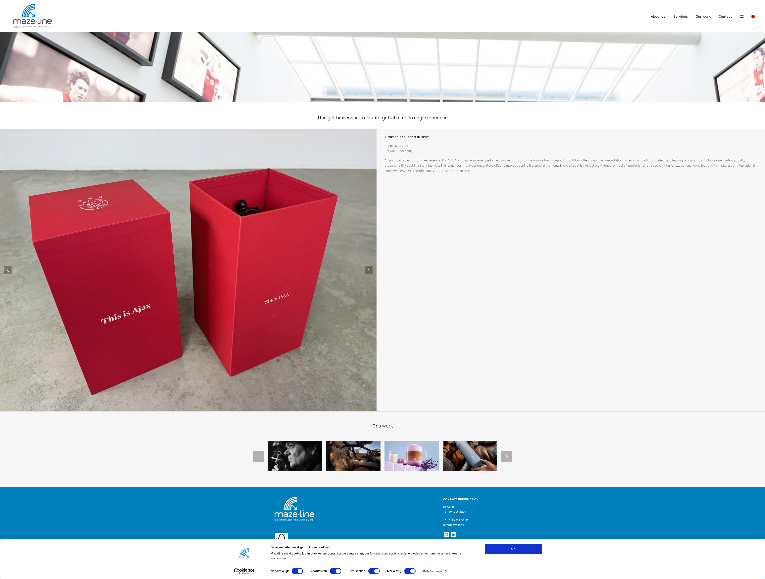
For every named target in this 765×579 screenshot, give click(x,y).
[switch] (335, 571)
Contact (725, 16)
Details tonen (432, 571)
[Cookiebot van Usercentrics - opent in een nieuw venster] (244, 571)
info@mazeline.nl (454, 525)
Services (680, 16)
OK (513, 548)
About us (658, 16)
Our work (703, 16)
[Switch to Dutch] (741, 16)
